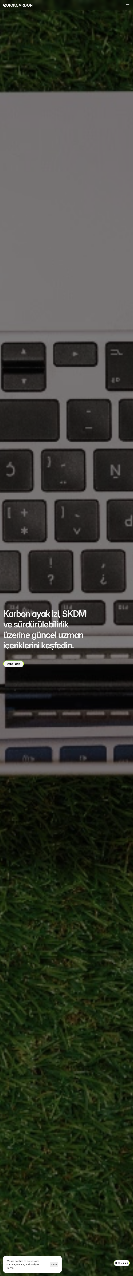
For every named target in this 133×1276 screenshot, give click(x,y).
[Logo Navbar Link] (17, 5)
